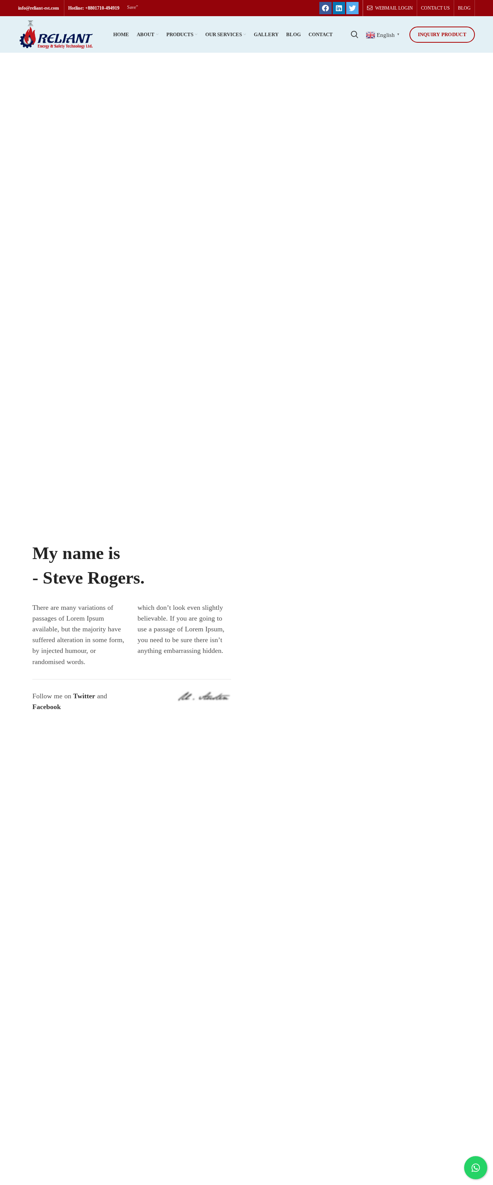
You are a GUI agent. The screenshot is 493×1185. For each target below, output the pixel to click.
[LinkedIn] (339, 8)
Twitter (84, 696)
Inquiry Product (442, 34)
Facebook (46, 707)
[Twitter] (352, 8)
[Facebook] (325, 8)
